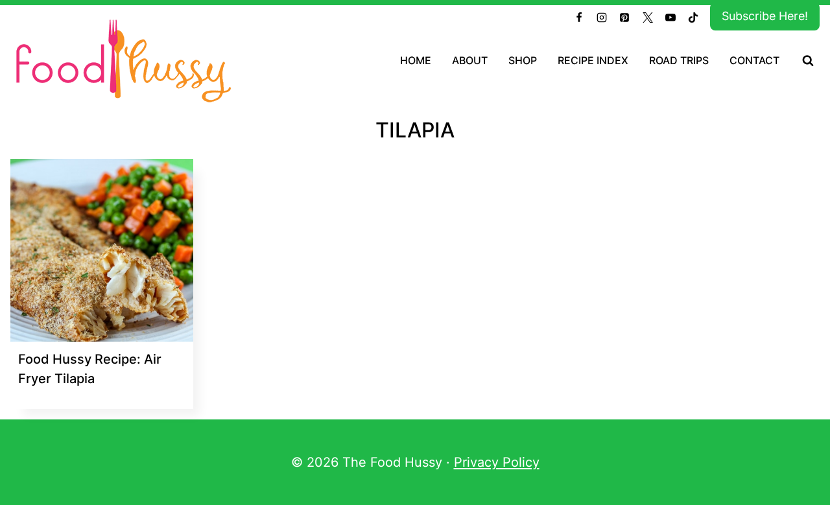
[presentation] (101, 250)
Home (415, 60)
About (470, 60)
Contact (754, 60)
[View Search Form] (808, 61)
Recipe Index (593, 60)
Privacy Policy (497, 462)
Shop (522, 60)
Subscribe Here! (765, 16)
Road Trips (679, 60)
